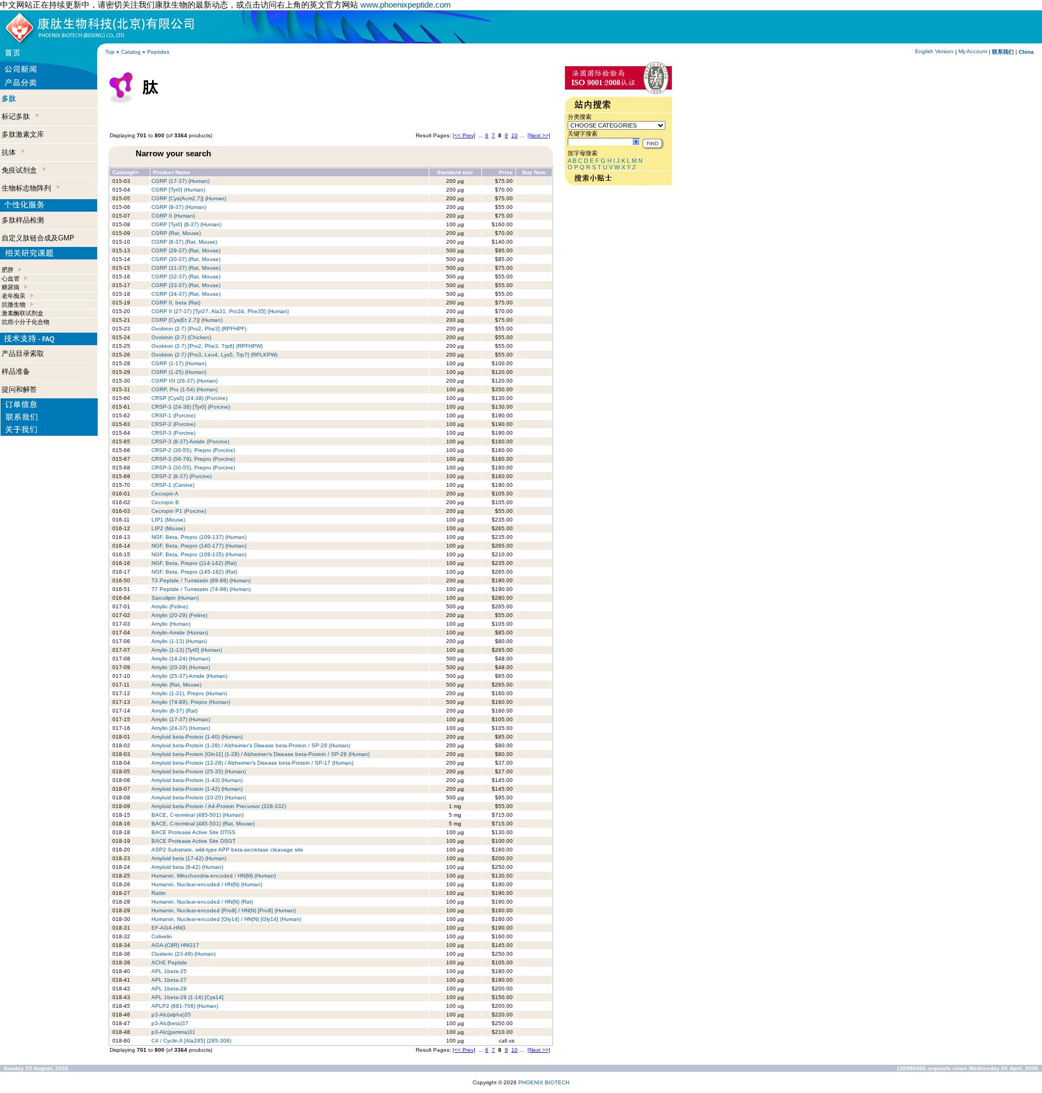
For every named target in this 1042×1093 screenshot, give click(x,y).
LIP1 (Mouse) (168, 520)
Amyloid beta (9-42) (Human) (187, 867)
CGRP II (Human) (173, 216)
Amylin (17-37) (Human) (180, 719)
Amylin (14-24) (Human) (180, 659)
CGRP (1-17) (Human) (178, 363)
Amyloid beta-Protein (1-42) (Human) (197, 789)
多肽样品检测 (23, 220)
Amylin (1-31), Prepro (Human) (189, 693)
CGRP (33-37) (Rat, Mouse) (185, 285)
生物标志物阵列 (28, 188)
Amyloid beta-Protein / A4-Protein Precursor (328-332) (218, 806)
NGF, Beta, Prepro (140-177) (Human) (198, 546)
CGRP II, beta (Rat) (175, 303)
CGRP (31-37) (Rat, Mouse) (185, 268)
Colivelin (161, 936)
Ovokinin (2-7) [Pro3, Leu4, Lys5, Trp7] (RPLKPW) (214, 355)
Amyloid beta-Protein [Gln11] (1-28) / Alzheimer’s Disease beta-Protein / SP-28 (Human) (260, 754)
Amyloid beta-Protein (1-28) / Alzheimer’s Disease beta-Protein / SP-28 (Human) (250, 745)
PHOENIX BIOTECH (543, 1082)
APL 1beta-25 (169, 971)
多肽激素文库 (23, 134)
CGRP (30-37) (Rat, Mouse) (185, 259)
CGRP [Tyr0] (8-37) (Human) (186, 224)
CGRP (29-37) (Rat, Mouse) (185, 250)
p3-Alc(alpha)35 (171, 1015)
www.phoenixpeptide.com (405, 4)
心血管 (11, 278)
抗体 (11, 152)
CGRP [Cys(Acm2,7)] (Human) (188, 198)
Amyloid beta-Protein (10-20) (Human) (198, 797)
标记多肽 (18, 116)
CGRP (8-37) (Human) (178, 207)
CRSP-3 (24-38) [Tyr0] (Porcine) (190, 407)
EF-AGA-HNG (168, 928)
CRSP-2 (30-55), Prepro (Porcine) (193, 450)
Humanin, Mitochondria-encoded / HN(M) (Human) (213, 876)
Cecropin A (165, 494)
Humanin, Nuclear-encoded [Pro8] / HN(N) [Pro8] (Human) (223, 910)
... (481, 135)
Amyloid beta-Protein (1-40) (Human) (197, 737)
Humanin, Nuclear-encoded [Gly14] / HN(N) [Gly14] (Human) (226, 919)
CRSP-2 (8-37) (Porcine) (181, 476)
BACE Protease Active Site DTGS (193, 832)
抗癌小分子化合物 (25, 322)
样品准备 (16, 371)
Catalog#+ (125, 172)
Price (506, 172)
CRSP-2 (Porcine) (173, 424)
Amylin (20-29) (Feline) (179, 615)
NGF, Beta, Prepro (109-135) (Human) (198, 554)
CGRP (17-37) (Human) (180, 181)
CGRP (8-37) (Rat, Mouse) (184, 242)
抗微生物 (14, 304)
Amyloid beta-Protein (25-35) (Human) (198, 771)
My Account (972, 51)
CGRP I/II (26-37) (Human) (184, 381)
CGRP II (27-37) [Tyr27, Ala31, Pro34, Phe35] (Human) (220, 311)
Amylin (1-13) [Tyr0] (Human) (186, 650)
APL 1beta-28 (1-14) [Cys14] (187, 997)
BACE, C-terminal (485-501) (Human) (197, 815)
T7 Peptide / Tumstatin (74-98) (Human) (201, 589)
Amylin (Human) (170, 624)
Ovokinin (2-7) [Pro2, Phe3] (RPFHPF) (198, 329)
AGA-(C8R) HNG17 (175, 945)
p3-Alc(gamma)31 (173, 1032)
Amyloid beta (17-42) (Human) (188, 858)
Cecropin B (165, 502)
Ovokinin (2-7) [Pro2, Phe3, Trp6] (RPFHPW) (207, 346)
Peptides (158, 52)
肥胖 (8, 269)
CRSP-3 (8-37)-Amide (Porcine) (190, 441)
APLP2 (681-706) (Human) (184, 1006)
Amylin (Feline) (169, 606)
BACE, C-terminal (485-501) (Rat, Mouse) (203, 824)
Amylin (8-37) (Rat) (174, 711)
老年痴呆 (14, 296)
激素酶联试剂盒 (22, 313)
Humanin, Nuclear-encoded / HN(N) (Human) (206, 884)
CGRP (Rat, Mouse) (176, 233)
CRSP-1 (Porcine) (173, 415)
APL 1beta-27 (169, 980)
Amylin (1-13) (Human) (179, 641)
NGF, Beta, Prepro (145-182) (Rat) (194, 572)
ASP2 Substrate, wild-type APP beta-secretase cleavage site (227, 850)
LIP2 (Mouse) (168, 528)
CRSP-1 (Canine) (172, 485)
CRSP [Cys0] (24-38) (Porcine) (189, 398)
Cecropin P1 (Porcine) (178, 511)
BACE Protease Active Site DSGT (193, 841)
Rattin (158, 893)
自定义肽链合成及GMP (38, 238)
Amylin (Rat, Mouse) (176, 685)
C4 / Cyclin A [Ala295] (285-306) (191, 1041)
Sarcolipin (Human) (175, 598)
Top (110, 52)
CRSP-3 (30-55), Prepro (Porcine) (193, 468)
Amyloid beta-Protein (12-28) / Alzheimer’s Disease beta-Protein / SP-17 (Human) (252, 763)
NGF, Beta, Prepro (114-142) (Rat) (194, 563)
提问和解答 (19, 389)
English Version (934, 51)
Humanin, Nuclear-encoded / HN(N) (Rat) (202, 902)
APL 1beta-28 (169, 989)
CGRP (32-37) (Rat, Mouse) (185, 276)
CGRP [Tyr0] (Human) (178, 190)
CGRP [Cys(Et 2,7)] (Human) (187, 320)
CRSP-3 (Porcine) (173, 433)
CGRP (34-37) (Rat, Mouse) (185, 294)
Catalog (131, 52)
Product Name (171, 172)
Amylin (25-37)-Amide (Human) (189, 676)
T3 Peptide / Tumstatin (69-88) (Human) (201, 580)
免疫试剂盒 (21, 170)
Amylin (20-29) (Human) (180, 667)
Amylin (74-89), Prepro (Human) (190, 702)
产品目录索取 (23, 353)
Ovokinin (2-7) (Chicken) (181, 337)
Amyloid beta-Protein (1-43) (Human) (197, 780)
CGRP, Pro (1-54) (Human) (184, 389)
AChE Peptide (169, 962)
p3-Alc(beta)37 (169, 1023)
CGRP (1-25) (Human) (178, 372)
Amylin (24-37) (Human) (180, 728)
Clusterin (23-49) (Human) (183, 954)
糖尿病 (11, 287)
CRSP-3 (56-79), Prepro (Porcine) (193, 459)
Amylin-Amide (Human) (179, 633)
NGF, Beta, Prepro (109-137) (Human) (198, 537)
